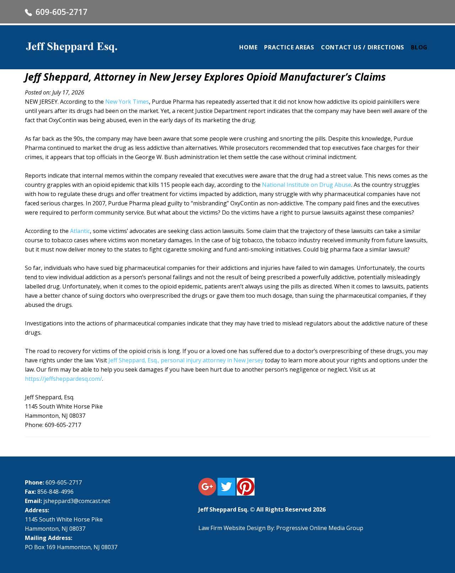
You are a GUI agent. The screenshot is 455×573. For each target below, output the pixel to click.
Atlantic (80, 231)
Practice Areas (289, 47)
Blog (419, 47)
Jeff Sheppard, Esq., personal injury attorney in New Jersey (185, 360)
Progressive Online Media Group (319, 528)
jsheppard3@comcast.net (76, 501)
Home (248, 47)
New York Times (127, 102)
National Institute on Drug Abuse (306, 185)
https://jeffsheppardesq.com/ (63, 379)
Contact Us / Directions (362, 47)
